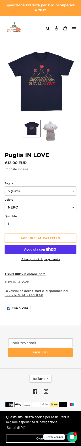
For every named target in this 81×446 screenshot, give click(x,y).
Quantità (11, 216)
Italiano (39, 379)
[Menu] (74, 28)
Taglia (9, 183)
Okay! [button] (40, 438)
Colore (9, 199)
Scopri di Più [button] (16, 428)
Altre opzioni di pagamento (40, 259)
